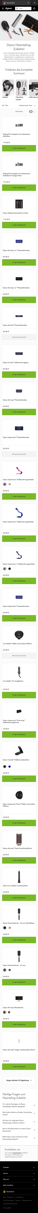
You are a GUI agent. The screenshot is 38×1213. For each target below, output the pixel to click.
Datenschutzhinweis (27, 1200)
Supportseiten (17, 1153)
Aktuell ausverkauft (19, 337)
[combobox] (16, 3)
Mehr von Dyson (8, 1185)
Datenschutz (10, 1197)
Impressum (17, 1200)
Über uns (6, 1179)
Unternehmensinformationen (10, 1203)
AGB (4, 1197)
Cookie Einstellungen (8, 1200)
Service (5, 1173)
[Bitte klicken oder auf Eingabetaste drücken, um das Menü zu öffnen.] (3, 8)
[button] (19, 1105)
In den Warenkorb (19, 148)
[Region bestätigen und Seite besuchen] (34, 3)
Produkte (6, 1167)
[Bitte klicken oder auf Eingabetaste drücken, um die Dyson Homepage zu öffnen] (8, 9)
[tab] (31, 111)
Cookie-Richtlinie (19, 1197)
